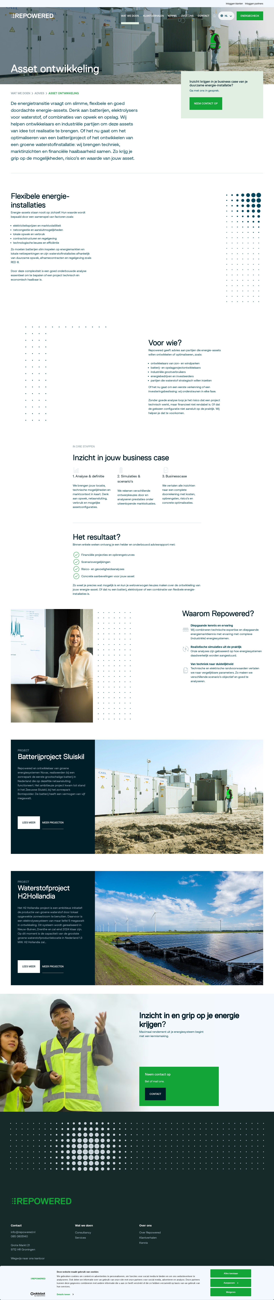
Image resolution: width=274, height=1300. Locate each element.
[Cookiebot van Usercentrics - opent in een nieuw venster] (37, 1294)
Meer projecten (53, 822)
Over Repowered (150, 1232)
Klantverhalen (153, 15)
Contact (203, 15)
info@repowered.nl (23, 1232)
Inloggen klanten (234, 3)
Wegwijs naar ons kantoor (28, 1258)
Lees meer (28, 822)
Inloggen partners (254, 3)
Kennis (172, 15)
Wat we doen (130, 15)
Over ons (187, 15)
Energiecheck (250, 15)
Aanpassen (229, 1282)
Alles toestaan (231, 1273)
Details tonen (63, 1294)
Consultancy (83, 1232)
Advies (39, 93)
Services (80, 1237)
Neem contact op (206, 103)
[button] (214, 16)
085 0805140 (19, 1236)
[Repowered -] (32, 15)
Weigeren (230, 1292)
